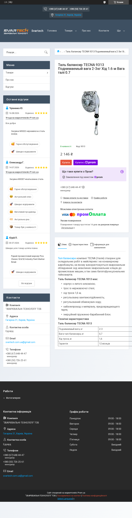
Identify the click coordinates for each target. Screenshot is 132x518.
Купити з (80, 162)
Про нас (86, 30)
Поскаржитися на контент (69, 496)
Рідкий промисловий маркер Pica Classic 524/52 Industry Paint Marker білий (28, 259)
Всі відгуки (26, 283)
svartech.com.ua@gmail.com (20, 342)
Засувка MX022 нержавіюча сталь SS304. (28, 132)
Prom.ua (81, 493)
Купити (66, 162)
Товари (68, 30)
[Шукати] (46, 52)
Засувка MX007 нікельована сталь (26, 179)
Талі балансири (67, 258)
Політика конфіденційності (94, 496)
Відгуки (10, 87)
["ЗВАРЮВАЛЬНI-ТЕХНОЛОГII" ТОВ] (16, 30)
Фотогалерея (13, 398)
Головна (52, 30)
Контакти (104, 30)
